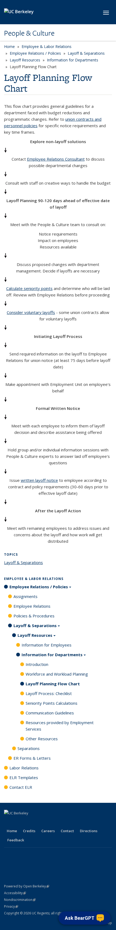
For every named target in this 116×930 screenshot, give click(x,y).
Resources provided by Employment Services (60, 726)
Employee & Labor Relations (46, 46)
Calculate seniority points (29, 288)
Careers (48, 830)
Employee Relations (31, 606)
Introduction (37, 664)
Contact (67, 830)
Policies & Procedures (33, 615)
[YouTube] (40, 822)
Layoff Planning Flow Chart (53, 683)
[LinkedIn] (30, 822)
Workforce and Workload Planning (57, 674)
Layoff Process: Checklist (49, 693)
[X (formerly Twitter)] (19, 822)
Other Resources (42, 738)
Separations (29, 748)
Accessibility (15, 893)
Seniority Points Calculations (51, 703)
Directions (88, 830)
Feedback (15, 840)
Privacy (11, 906)
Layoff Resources (25, 60)
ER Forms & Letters (32, 758)
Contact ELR (20, 787)
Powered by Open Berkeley (26, 886)
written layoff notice (39, 480)
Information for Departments (72, 60)
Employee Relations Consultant (56, 159)
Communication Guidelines (50, 712)
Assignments (25, 596)
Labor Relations (24, 767)
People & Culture (29, 33)
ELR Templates (23, 777)
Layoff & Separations (86, 53)
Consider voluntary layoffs (31, 312)
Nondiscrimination (20, 899)
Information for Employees (46, 645)
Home (9, 46)
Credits (29, 830)
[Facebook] (9, 822)
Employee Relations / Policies (35, 53)
